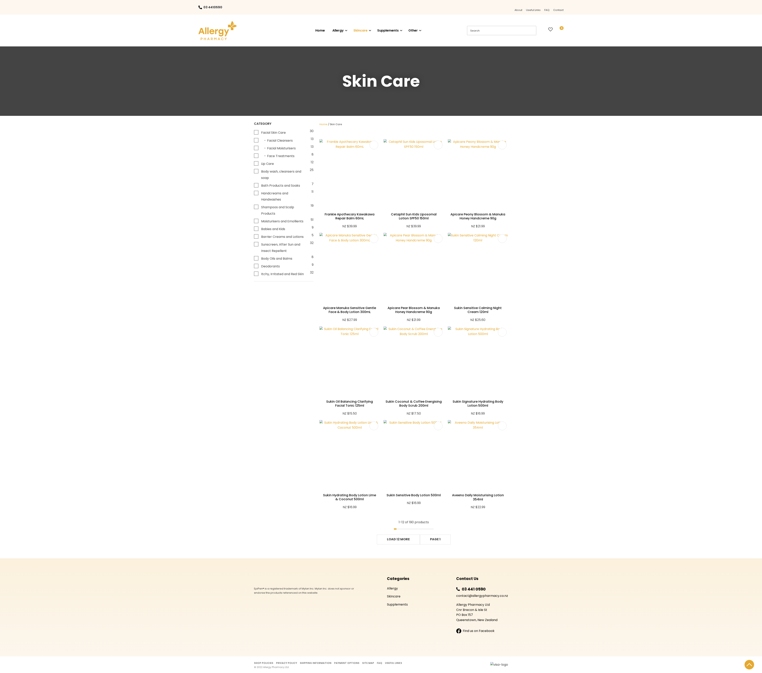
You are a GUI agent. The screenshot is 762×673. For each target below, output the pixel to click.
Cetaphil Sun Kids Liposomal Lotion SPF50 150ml (414, 216)
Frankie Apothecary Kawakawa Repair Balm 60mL (349, 216)
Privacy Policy (286, 663)
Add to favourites (373, 145)
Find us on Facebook (479, 631)
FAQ (546, 10)
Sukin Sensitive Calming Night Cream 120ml (478, 310)
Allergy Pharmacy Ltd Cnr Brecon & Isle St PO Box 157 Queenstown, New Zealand (476, 612)
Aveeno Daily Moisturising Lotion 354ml (478, 497)
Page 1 (435, 539)
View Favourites (550, 30)
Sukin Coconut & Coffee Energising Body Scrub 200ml (414, 403)
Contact (558, 10)
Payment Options (346, 663)
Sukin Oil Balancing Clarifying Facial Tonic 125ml (349, 403)
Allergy (338, 30)
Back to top (749, 664)
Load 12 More (398, 539)
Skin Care (336, 124)
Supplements (388, 30)
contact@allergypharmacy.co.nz (482, 595)
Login (542, 30)
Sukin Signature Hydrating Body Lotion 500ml (478, 403)
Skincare (360, 30)
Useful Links (533, 10)
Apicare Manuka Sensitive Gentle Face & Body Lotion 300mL (349, 310)
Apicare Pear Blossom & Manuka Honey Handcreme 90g (414, 310)
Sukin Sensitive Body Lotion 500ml (414, 495)
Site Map (368, 663)
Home (320, 30)
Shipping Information (315, 663)
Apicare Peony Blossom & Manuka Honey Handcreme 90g (477, 216)
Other (413, 30)
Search (531, 30)
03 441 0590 (474, 589)
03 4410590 (212, 7)
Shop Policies (263, 663)
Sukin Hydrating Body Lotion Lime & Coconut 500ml (349, 497)
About (518, 10)
